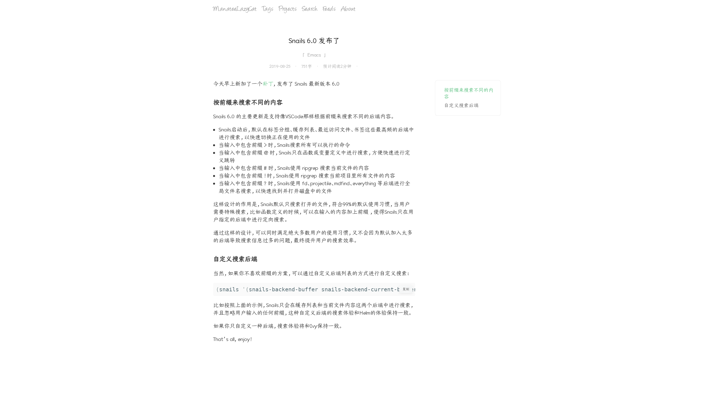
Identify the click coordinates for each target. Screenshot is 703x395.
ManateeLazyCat (234, 9)
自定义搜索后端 (461, 105)
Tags (267, 9)
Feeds (329, 9)
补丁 (268, 83)
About (348, 9)
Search (309, 9)
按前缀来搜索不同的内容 (468, 93)
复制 (405, 289)
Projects (288, 9)
